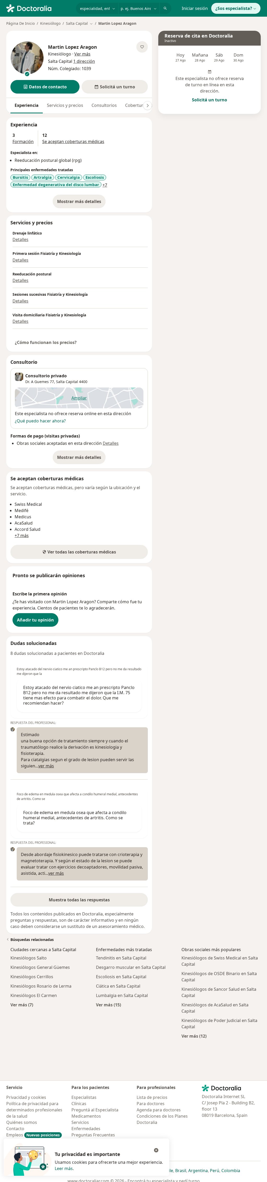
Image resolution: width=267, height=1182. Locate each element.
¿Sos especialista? (233, 8)
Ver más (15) (108, 1005)
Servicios (80, 1122)
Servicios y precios (65, 105)
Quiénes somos (21, 1122)
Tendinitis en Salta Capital (121, 958)
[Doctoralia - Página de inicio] (39, 8)
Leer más (64, 1168)
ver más (46, 766)
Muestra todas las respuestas (79, 900)
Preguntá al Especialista (94, 1110)
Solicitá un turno (209, 100)
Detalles (20, 239)
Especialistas (83, 1097)
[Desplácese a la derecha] (147, 105)
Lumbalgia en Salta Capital (122, 995)
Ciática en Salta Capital (118, 986)
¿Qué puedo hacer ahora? (40, 421)
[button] (45, 87)
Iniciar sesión (195, 8)
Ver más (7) (21, 1005)
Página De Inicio (20, 23)
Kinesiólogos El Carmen (33, 995)
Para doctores (151, 1103)
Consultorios (104, 105)
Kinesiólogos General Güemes (40, 967)
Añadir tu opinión (35, 620)
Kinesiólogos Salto (28, 958)
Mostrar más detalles (81, 203)
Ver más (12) (194, 1036)
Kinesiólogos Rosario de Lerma (40, 986)
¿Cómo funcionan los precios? (46, 342)
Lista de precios (152, 1097)
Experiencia (27, 105)
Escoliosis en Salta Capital (121, 977)
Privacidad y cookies (26, 1097)
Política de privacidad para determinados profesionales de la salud (34, 1110)
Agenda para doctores (159, 1110)
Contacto (15, 1128)
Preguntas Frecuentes (93, 1135)
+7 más (22, 535)
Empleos (33, 1135)
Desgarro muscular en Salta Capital (131, 967)
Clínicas (78, 1103)
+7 (104, 185)
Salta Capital (67, 381)
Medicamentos (86, 1116)
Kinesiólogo (50, 23)
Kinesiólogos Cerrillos (31, 977)
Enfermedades (85, 1128)
